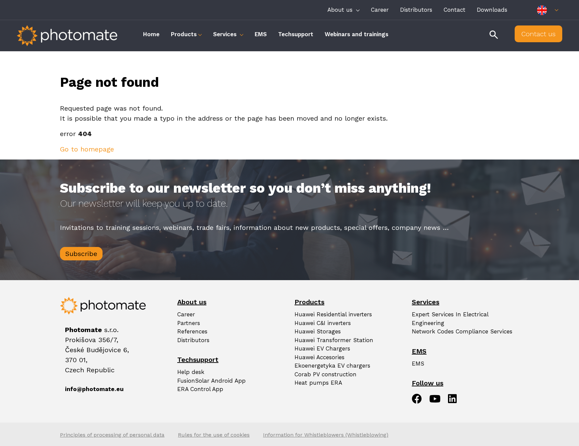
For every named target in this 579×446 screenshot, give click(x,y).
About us (341, 9)
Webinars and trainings (356, 34)
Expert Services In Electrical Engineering (450, 318)
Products (184, 34)
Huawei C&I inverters (323, 323)
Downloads (492, 9)
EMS (261, 34)
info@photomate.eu (73, 389)
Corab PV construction (326, 374)
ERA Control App (200, 389)
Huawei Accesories (319, 357)
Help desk (190, 372)
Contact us (538, 34)
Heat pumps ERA (318, 382)
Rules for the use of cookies (214, 435)
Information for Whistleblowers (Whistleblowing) (325, 435)
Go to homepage (87, 149)
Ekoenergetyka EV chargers (332, 365)
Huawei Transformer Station (334, 340)
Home (151, 34)
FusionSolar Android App (211, 380)
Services (225, 34)
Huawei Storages (318, 331)
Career (380, 9)
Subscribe (81, 254)
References (192, 331)
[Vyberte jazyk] (547, 9)
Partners (188, 323)
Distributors (416, 9)
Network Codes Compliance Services (462, 331)
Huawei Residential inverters (333, 314)
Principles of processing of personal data (112, 435)
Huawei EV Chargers (322, 348)
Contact (454, 9)
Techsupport (295, 34)
